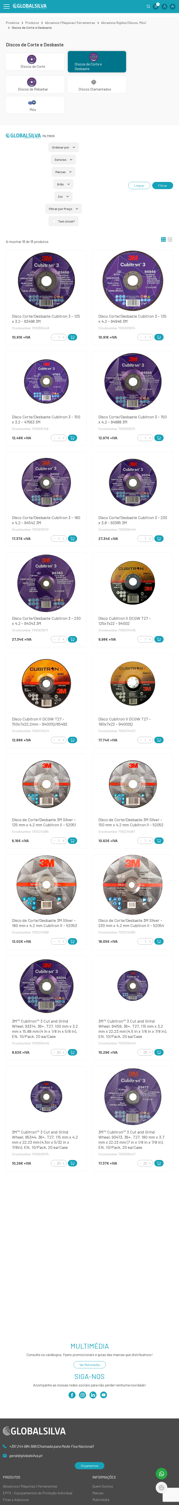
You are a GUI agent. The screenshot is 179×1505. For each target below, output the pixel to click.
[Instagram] (82, 1396)
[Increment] (63, 337)
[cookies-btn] (161, 1487)
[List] (170, 240)
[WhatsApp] (161, 1473)
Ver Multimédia (89, 1365)
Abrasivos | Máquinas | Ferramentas (70, 23)
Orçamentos (89, 1466)
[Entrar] (164, 7)
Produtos (12, 23)
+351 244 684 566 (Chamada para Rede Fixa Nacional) (51, 1446)
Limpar (139, 185)
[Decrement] (54, 337)
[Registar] (173, 7)
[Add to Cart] (72, 337)
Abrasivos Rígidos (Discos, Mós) (123, 23)
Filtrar (162, 185)
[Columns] (163, 240)
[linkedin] (93, 1396)
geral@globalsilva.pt (25, 1455)
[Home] (30, 6)
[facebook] (72, 1396)
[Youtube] (103, 1396)
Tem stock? (66, 221)
